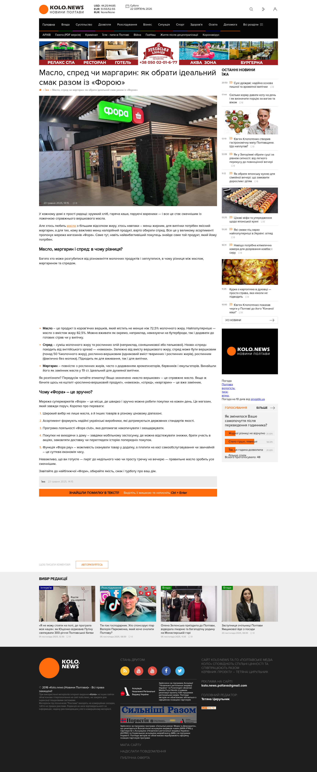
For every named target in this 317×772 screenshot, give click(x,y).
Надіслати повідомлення (143, 751)
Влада (65, 24)
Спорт (180, 24)
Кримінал (91, 35)
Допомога (230, 24)
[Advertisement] (128, 293)
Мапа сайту (130, 745)
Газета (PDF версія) (68, 35)
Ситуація (164, 24)
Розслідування (127, 24)
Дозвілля (104, 24)
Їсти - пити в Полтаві (115, 35)
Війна (137, 35)
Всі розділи (251, 24)
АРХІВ (47, 35)
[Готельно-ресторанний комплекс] (158, 53)
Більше (261, 408)
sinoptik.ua (258, 399)
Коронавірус (211, 35)
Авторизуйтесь (92, 564)
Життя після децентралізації (179, 35)
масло (71, 226)
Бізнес (147, 24)
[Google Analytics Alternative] (208, 708)
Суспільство (84, 24)
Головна (49, 25)
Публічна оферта (135, 758)
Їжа (43, 481)
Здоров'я (196, 24)
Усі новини (233, 320)
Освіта (213, 24)
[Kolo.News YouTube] (250, 351)
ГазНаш (151, 35)
